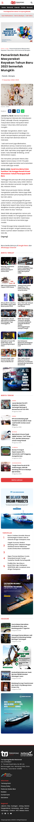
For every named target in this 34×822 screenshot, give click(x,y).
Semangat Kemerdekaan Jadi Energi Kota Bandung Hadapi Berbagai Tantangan (22, 637)
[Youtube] (10, 813)
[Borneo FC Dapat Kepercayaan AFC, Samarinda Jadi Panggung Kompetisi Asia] (6, 451)
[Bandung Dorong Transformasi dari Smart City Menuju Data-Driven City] (6, 686)
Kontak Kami (5, 795)
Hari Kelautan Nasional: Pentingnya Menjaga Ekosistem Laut (25, 343)
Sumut (26, 808)
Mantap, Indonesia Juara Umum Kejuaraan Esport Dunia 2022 (7, 269)
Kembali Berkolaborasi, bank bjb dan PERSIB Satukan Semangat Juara (21, 674)
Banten (26, 806)
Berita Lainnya (17, 480)
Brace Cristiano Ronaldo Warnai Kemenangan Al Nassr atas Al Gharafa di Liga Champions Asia (19, 537)
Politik (23, 7)
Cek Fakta (29, 16)
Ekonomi (29, 7)
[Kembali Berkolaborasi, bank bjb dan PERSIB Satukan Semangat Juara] (6, 675)
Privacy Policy (5, 786)
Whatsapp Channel (8, 247)
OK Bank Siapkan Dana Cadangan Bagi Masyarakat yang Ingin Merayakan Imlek (25, 270)
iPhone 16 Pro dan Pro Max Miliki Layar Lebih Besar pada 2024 (8, 304)
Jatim (21, 808)
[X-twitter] (8, 813)
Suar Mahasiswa (7, 16)
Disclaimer (4, 798)
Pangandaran (5, 808)
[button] (2, 2)
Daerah (17, 7)
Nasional (10, 7)
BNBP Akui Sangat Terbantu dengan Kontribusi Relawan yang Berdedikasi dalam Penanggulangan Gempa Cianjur (24, 323)
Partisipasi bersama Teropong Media (17, 11)
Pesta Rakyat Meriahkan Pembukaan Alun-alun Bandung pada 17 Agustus (20, 626)
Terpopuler (7, 533)
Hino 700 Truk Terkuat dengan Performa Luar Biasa (25, 304)
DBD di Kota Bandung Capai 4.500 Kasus (8, 286)
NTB (17, 810)
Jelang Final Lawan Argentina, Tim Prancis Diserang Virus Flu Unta (24, 288)
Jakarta (3, 806)
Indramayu (4, 810)
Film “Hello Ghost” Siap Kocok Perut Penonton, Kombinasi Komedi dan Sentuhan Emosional (25, 361)
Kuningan (14, 806)
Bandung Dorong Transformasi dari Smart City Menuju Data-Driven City (22, 685)
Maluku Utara (24, 810)
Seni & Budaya (19, 16)
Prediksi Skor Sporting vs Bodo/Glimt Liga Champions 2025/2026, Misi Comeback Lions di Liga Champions (19, 566)
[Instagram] (2, 813)
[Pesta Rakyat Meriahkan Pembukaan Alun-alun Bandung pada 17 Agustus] (6, 627)
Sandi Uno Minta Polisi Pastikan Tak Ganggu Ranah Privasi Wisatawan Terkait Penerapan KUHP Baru (15, 172)
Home (4, 7)
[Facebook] (5, 813)
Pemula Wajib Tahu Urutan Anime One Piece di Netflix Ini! (7, 360)
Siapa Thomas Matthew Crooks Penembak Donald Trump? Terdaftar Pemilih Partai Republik (19, 558)
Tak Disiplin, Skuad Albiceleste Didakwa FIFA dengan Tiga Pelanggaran (8, 321)
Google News (23, 245)
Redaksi (3, 792)
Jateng (21, 806)
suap (6, 48)
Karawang (15, 808)
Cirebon (12, 810)
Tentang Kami (6, 783)
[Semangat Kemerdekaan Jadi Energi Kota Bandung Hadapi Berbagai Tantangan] (6, 638)
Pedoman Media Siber (8, 789)
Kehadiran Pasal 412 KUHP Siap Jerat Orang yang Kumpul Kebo (8, 343)
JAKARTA (4, 116)
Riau (8, 806)
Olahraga (15, 447)
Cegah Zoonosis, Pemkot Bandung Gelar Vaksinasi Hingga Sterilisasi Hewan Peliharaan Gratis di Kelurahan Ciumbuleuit (19, 545)
